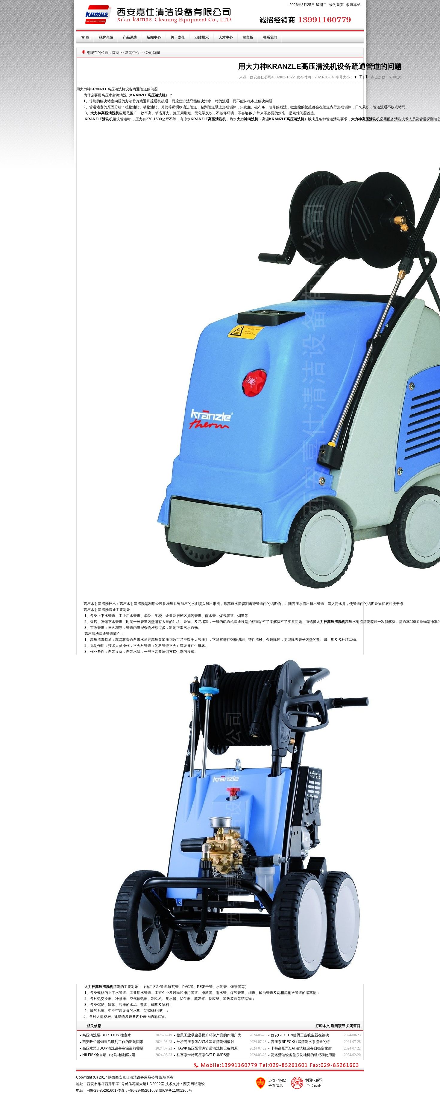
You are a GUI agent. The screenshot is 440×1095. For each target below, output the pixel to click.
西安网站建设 (194, 1084)
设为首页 (336, 5)
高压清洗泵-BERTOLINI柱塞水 (106, 1035)
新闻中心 (154, 37)
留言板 (247, 37)
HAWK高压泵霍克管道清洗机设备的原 (207, 1048)
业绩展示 (202, 37)
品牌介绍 (106, 37)
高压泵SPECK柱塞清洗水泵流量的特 (300, 1042)
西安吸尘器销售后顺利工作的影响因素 (112, 1042)
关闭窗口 (353, 1026)
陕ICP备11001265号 (175, 1090)
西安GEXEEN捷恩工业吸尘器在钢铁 (300, 1035)
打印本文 (322, 1026)
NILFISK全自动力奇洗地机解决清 (108, 1055)
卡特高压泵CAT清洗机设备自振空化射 (301, 1048)
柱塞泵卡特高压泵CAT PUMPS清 (203, 1055)
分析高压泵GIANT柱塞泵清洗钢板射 (205, 1042)
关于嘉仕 (178, 37)
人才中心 (226, 37)
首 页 (85, 37)
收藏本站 (353, 5)
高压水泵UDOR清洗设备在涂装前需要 (112, 1048)
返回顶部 (338, 1026)
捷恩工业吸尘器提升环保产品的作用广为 (209, 1035)
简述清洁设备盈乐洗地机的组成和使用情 (303, 1055)
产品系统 (130, 37)
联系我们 (270, 37)
